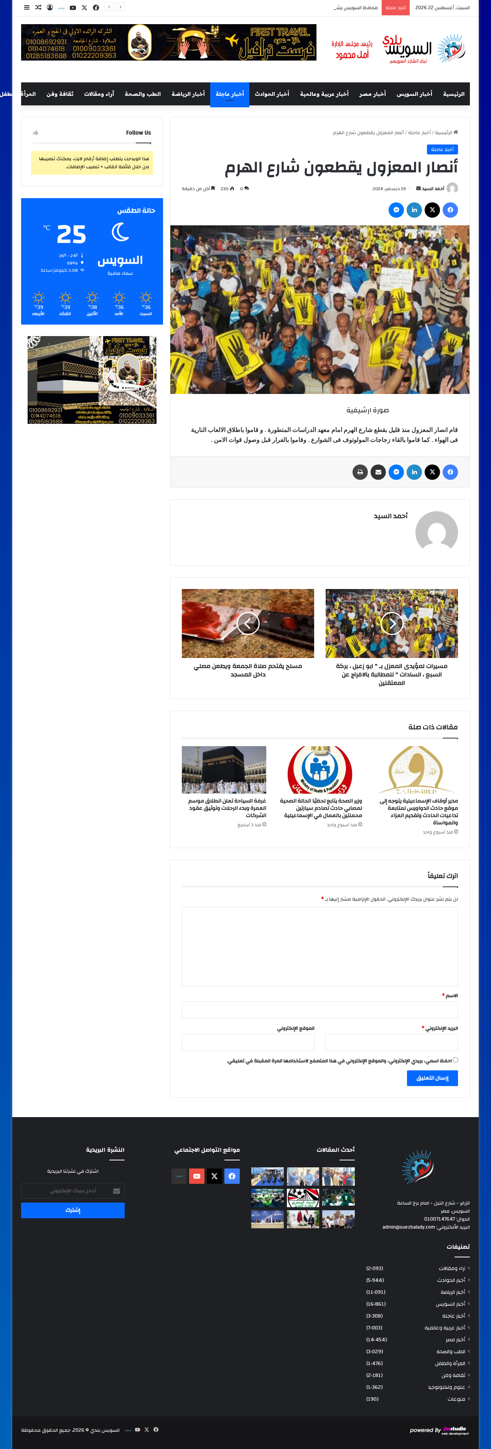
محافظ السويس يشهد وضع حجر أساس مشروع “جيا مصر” (318, 7)
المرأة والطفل (450, 1363)
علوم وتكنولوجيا (446, 1387)
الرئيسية (454, 93)
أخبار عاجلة (230, 93)
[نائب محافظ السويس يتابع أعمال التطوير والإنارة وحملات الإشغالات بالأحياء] (303, 1176)
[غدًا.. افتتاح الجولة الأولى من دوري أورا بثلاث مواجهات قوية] (338, 1197)
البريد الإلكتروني (440, 1028)
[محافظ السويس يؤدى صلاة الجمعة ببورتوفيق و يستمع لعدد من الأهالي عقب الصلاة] (338, 1176)
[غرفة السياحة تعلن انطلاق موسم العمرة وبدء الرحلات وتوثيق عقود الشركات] (224, 770)
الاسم (450, 995)
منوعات (456, 1399)
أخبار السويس (414, 93)
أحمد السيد (433, 188)
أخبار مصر (372, 93)
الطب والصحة (143, 93)
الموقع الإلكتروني (296, 1028)
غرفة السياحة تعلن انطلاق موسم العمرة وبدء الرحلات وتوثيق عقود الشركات (227, 808)
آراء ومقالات (99, 93)
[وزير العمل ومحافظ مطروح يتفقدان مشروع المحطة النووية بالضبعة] (267, 1219)
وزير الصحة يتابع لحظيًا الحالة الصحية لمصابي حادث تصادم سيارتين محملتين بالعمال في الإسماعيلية (321, 808)
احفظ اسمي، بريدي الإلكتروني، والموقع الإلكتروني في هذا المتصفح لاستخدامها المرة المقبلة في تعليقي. (339, 1060)
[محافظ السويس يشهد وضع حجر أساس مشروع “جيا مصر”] (267, 1176)
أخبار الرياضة (188, 93)
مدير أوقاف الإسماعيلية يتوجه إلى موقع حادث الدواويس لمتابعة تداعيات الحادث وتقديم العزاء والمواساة (419, 812)
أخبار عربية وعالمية (324, 93)
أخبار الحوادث (272, 93)
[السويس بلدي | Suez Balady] (399, 49)
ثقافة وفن (59, 93)
